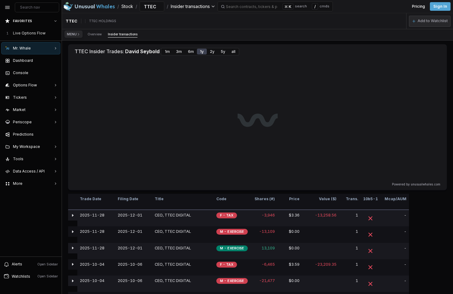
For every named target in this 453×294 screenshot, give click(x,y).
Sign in (440, 6)
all (233, 51)
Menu (72, 34)
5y (223, 51)
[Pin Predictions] (54, 134)
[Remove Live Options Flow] (56, 33)
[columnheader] (72, 202)
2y (212, 51)
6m (191, 51)
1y (202, 51)
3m (179, 51)
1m (167, 51)
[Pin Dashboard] (54, 60)
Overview (95, 34)
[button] (430, 21)
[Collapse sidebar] (7, 7)
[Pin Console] (54, 73)
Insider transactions (122, 34)
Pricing (418, 6)
